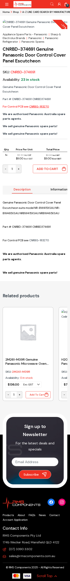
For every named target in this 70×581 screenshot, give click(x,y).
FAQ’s (32, 515)
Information (59, 189)
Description (22, 189)
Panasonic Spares (33, 42)
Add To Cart (47, 169)
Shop (16, 12)
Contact (54, 515)
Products (8, 515)
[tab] (22, 190)
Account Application (15, 520)
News (42, 515)
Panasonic (35, 38)
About (21, 515)
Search (52, 4)
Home (6, 12)
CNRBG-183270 (39, 106)
